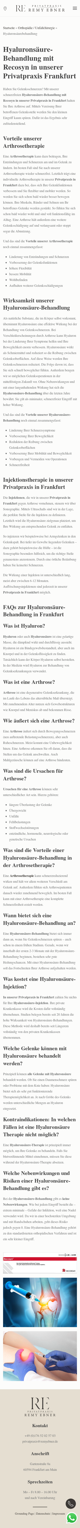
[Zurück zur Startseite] (40, 8)
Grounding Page (24, 1513)
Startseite (9, 28)
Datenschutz (43, 1513)
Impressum (58, 1513)
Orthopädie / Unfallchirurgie (36, 28)
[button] (75, 8)
